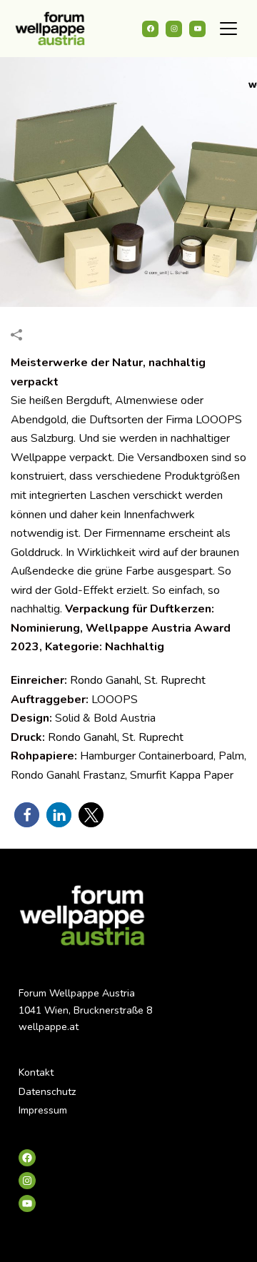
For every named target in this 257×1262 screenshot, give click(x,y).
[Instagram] (174, 29)
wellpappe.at (49, 1027)
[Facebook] (150, 29)
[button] (26, 814)
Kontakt (36, 1072)
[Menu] (228, 28)
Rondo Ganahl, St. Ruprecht (138, 680)
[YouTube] (197, 29)
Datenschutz (47, 1092)
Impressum (43, 1110)
